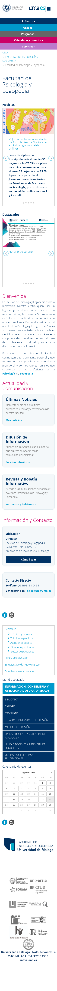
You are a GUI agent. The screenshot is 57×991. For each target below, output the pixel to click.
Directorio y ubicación (22, 647)
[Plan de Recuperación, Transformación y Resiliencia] (38, 932)
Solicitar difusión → (18, 462)
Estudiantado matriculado (19, 671)
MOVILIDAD (11, 713)
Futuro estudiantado (16, 657)
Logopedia (26, 373)
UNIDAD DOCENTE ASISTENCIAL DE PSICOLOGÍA (25, 735)
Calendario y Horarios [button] (27, 40)
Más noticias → (15, 420)
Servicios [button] (27, 46)
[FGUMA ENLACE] (18, 889)
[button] (6, 157)
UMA (5, 52)
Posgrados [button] (27, 34)
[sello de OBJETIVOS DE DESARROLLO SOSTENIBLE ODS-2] (18, 880)
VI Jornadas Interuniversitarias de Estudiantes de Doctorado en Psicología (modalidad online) (28, 143)
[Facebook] (5, 614)
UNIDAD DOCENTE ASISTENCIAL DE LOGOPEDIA (25, 746)
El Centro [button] (27, 21)
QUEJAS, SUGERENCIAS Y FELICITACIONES (19, 756)
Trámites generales (21, 634)
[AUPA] (18, 904)
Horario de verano (21, 251)
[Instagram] (12, 614)
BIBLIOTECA (11, 699)
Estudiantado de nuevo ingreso (22, 664)
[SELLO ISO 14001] (38, 919)
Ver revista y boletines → (21, 504)
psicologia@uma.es (39, 590)
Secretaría (10, 629)
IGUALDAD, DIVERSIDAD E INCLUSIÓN (26, 720)
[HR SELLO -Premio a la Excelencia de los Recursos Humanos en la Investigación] (18, 932)
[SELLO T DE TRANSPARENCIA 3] (18, 919)
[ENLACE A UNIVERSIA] (38, 880)
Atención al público (21, 642)
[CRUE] (38, 889)
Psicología (8, 373)
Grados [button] (27, 27)
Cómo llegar (28, 559)
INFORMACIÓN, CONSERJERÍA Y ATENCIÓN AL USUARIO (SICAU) (27, 688)
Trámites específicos (21, 638)
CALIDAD (10, 706)
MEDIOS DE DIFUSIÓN (17, 727)
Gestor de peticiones (22, 651)
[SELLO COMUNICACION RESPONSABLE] (38, 904)
